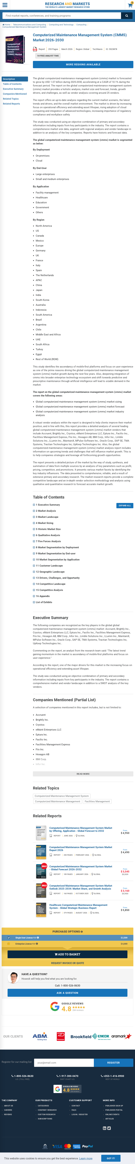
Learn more (85, 1158)
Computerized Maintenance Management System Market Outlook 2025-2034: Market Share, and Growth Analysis (80, 887)
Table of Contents (12, 84)
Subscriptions (45, 1119)
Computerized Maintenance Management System (62, 796)
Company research (47, 1110)
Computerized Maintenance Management (57, 801)
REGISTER (113, 1062)
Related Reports (11, 103)
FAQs (74, 1110)
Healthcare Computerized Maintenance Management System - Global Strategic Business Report (78, 906)
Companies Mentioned (15, 94)
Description (9, 79)
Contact (76, 1106)
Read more (83, 774)
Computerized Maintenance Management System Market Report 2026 (80, 849)
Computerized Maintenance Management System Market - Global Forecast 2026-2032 (80, 868)
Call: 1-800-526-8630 (67, 985)
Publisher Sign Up (114, 1106)
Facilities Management (97, 801)
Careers (8, 1110)
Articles (109, 1119)
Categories (43, 1106)
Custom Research (46, 1114)
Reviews (8, 1114)
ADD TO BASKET (67, 954)
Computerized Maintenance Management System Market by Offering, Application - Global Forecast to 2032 (80, 829)
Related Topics (11, 98)
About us (8, 1106)
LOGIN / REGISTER (80, 1114)
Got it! (111, 1158)
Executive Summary (13, 89)
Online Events (112, 1114)
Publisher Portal (114, 1110)
